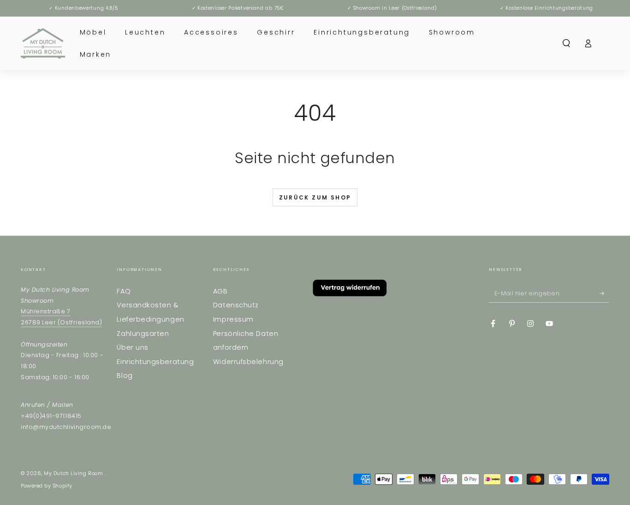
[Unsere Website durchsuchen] (566, 43)
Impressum (233, 319)
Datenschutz (236, 305)
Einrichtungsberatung (155, 361)
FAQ (124, 291)
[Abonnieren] (604, 293)
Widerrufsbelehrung (248, 361)
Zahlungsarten (143, 333)
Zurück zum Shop (315, 197)
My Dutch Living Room (74, 473)
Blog (124, 375)
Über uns (132, 347)
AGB (220, 291)
